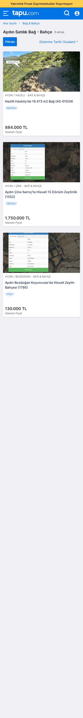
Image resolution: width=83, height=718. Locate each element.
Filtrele (10, 41)
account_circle (77, 13)
